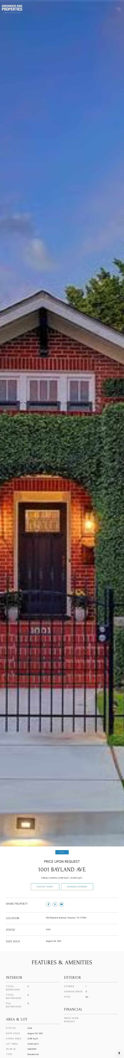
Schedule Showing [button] (77, 887)
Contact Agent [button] (45, 887)
